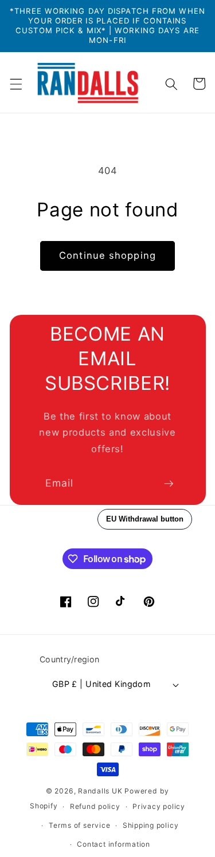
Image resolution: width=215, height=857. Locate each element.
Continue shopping (107, 255)
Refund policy (95, 806)
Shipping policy (151, 825)
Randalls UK (100, 791)
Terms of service (79, 825)
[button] (15, 83)
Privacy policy (158, 806)
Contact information (113, 844)
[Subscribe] (168, 483)
